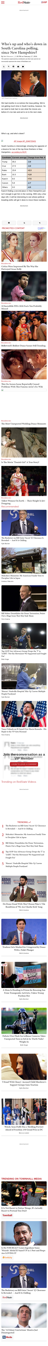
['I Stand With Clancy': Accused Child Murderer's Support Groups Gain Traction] (24, 1066)
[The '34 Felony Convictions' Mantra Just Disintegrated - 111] (24, 1315)
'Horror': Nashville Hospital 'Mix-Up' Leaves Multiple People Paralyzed (23, 692)
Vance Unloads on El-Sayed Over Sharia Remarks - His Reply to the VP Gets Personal (23, 730)
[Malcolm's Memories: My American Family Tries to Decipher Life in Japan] (24, 560)
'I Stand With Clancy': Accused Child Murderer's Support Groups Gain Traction (24, 1083)
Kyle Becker (5, 544)
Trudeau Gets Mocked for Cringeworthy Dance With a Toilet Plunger (24, 948)
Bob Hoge (5, 659)
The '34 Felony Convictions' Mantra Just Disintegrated (19, 1331)
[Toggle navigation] (2, 2)
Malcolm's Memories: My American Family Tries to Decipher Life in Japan (22, 576)
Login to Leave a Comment (24, 764)
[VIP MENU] (44, 2)
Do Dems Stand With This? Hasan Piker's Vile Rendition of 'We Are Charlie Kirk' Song (24, 905)
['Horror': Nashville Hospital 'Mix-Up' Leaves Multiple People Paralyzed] (24, 676)
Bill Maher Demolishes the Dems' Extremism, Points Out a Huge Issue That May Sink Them (23, 614)
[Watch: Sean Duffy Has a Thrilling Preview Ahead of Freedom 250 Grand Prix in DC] (24, 1111)
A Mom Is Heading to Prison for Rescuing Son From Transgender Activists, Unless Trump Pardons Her (24, 992)
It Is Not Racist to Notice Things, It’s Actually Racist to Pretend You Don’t (21, 1209)
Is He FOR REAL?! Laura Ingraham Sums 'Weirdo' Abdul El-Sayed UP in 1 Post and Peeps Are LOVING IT (23, 1250)
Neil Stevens (8, 56)
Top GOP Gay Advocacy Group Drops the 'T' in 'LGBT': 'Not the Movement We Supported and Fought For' (23, 653)
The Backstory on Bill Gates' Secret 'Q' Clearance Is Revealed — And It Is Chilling (22, 539)
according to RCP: (19, 152)
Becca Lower (24, 1133)
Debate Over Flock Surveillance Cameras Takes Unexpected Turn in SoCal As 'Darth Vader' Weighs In (24, 1038)
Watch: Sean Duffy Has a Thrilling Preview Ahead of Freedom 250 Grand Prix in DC (24, 1128)
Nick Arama (5, 619)
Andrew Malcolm (7, 581)
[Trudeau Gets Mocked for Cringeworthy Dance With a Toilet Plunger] (24, 931)
